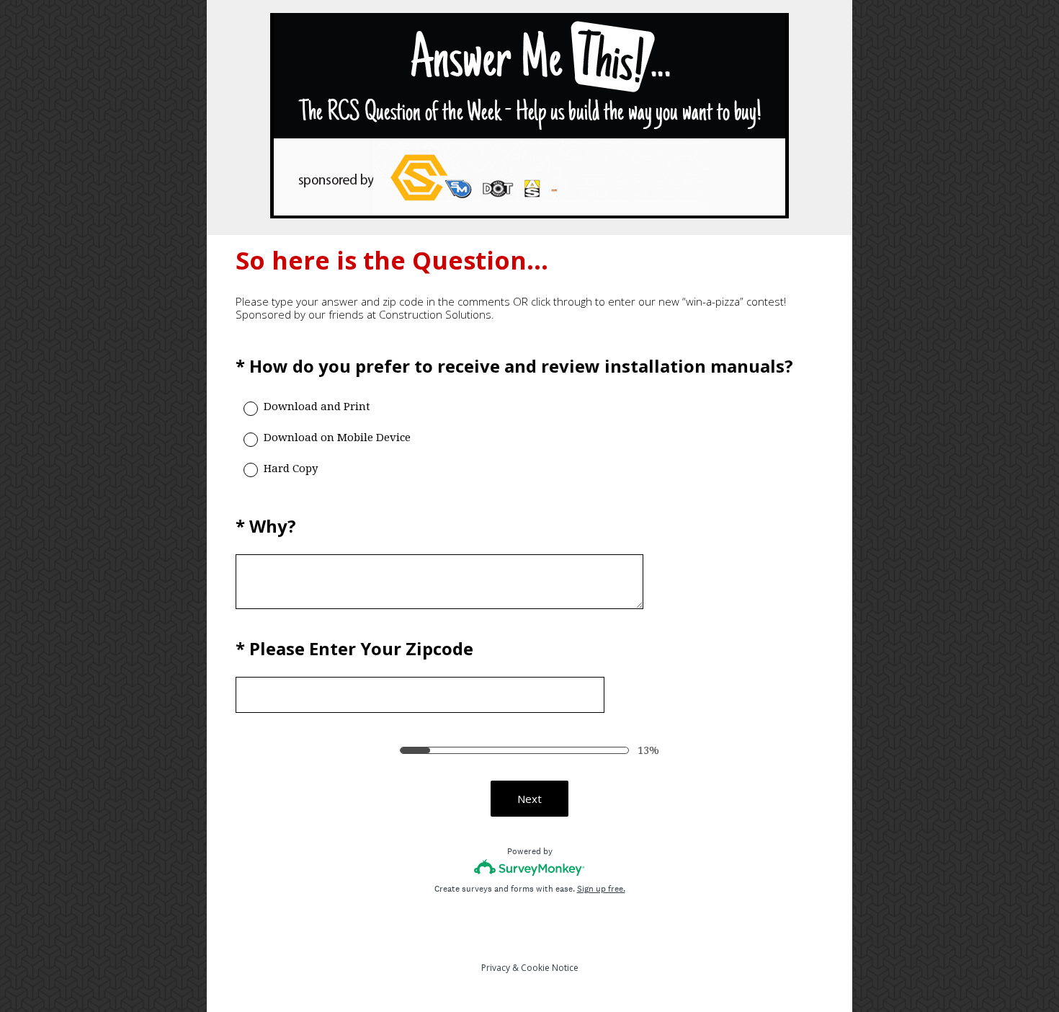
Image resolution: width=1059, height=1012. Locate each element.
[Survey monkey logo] (529, 867)
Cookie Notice (549, 968)
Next (529, 798)
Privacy (495, 968)
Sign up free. (601, 889)
